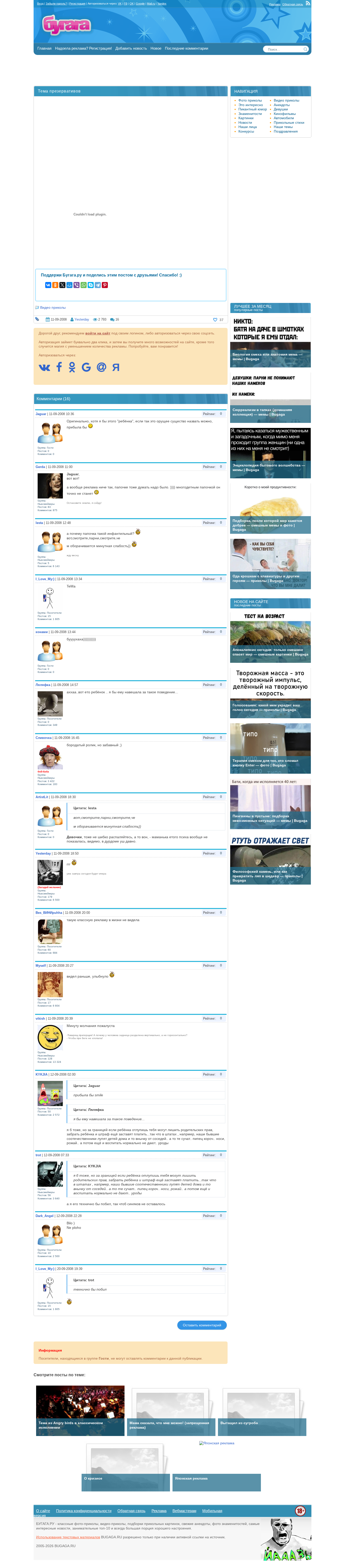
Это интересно (250, 105)
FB (125, 3)
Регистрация (77, 3)
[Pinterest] (105, 285)
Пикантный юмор (252, 109)
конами (42, 632)
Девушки (281, 109)
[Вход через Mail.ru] (104, 370)
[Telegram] (98, 285)
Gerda (40, 467)
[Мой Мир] (69, 285)
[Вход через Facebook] (61, 370)
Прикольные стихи (289, 122)
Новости (245, 122)
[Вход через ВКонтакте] (47, 370)
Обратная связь (292, 4)
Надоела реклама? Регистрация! (83, 48)
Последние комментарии (186, 48)
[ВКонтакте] (48, 285)
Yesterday (82, 319)
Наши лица (247, 127)
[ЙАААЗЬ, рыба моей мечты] (286, 1559)
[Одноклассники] (55, 285)
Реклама (274, 4)
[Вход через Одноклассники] (74, 370)
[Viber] (76, 285)
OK (132, 3)
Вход (40, 3)
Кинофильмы (285, 114)
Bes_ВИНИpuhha (49, 913)
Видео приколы (53, 307)
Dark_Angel (45, 1216)
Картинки (246, 118)
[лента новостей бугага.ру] (308, 4)
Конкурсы (246, 131)
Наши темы (283, 127)
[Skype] (91, 285)
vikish (40, 1018)
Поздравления (286, 131)
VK (119, 3)
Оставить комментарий (202, 1325)
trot (38, 1155)
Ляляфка (43, 685)
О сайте (43, 1511)
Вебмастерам (184, 1511)
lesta (39, 523)
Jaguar (41, 414)
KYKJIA (41, 1074)
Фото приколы (250, 100)
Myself (41, 965)
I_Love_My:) (45, 579)
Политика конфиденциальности (83, 1511)
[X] (62, 285)
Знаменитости (250, 114)
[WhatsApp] (84, 285)
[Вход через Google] (89, 370)
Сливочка (44, 738)
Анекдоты (282, 105)
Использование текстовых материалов (68, 1537)
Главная (44, 48)
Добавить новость (131, 48)
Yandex (161, 3)
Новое (156, 48)
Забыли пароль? (56, 3)
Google (140, 3)
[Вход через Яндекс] (118, 370)
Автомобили (284, 118)
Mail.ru (151, 3)
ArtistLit (42, 797)
